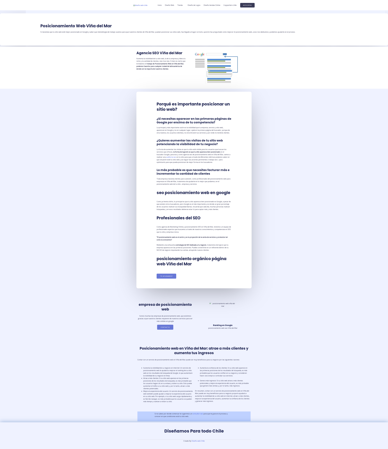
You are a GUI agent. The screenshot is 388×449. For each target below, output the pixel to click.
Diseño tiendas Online (212, 5)
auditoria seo (171, 157)
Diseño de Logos (194, 5)
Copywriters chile (230, 5)
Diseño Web (169, 5)
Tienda (180, 5)
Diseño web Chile (198, 441)
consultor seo (198, 414)
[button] (247, 5)
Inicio (160, 5)
